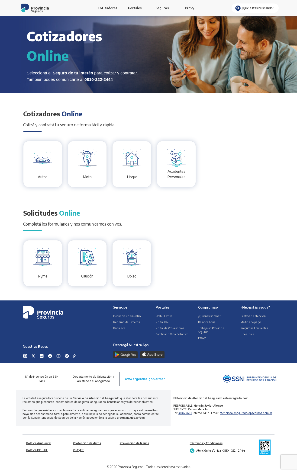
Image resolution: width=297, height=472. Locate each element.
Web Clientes (164, 316)
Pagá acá (119, 328)
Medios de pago (250, 322)
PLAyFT (78, 450)
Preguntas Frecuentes (254, 328)
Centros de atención (253, 316)
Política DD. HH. (37, 450)
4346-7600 (185, 413)
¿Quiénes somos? (209, 316)
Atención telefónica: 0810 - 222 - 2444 (220, 450)
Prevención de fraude (134, 443)
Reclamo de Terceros (126, 322)
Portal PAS (162, 322)
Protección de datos (87, 443)
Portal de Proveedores (170, 328)
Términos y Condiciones (206, 443)
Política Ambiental (38, 443)
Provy (189, 8)
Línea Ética (247, 334)
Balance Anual (207, 322)
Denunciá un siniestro (127, 316)
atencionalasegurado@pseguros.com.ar (246, 413)
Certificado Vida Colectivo (172, 334)
